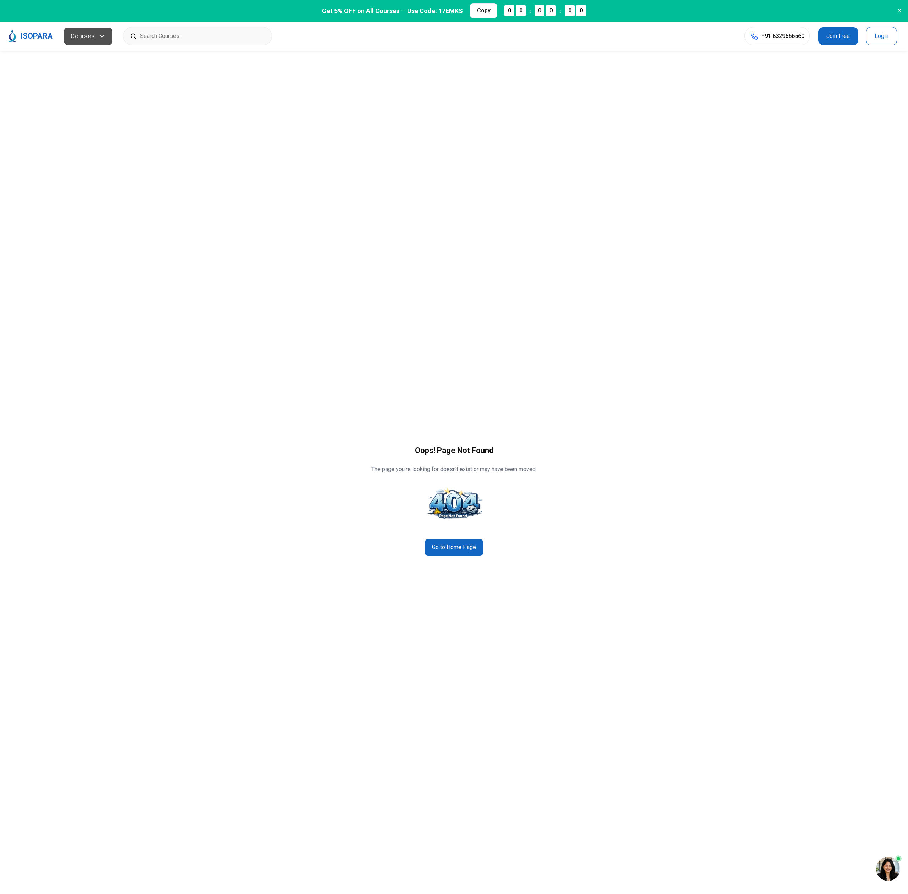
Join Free (838, 36)
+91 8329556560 (782, 36)
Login (881, 36)
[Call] (754, 36)
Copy (484, 10)
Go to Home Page (454, 547)
